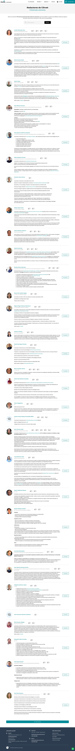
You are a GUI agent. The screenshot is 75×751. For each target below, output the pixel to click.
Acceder (60, 1)
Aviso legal (54, 736)
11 (42, 158)
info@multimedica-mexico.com (37, 740)
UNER (39, 121)
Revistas (39, 1)
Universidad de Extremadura (19, 212)
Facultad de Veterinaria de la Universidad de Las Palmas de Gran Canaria (39, 382)
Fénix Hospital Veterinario (35, 349)
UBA (24, 111)
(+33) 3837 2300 (34, 741)
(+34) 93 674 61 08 (11, 739)
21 (33, 30)
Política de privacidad (56, 738)
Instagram (22, 100)
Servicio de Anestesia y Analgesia (33, 588)
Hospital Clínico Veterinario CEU (48, 473)
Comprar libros (71, 1)
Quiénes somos (55, 733)
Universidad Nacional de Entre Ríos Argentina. (33, 115)
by (8, 2)
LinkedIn (21, 326)
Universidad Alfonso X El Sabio (31, 420)
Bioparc (39, 482)
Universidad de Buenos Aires (31, 161)
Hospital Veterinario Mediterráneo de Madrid (31, 270)
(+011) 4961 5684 (34, 735)
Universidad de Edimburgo (42, 235)
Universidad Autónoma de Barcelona (40, 182)
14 (47, 106)
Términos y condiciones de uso (58, 734)
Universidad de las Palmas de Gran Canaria (34, 211)
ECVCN (44, 66)
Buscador (32, 1)
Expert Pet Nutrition (18, 51)
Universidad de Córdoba (30, 136)
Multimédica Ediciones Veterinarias (52, 96)
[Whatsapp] (73, 749)
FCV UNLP (19, 86)
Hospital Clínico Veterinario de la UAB (39, 256)
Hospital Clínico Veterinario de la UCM (21, 310)
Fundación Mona (20, 483)
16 (37, 30)
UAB (19, 38)
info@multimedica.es (12, 736)
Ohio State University (36, 275)
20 (38, 60)
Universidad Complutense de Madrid (40, 274)
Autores (53, 1)
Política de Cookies (56, 740)
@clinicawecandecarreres (28, 363)
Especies (46, 1)
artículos (65, 42)
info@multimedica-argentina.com (38, 734)
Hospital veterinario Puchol (31, 186)
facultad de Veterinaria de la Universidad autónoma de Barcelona (38, 252)
